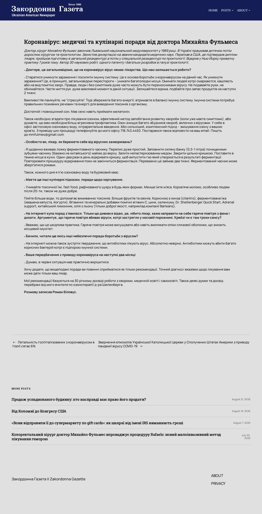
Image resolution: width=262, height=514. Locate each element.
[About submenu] (249, 10)
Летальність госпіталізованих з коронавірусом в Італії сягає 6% (53, 344)
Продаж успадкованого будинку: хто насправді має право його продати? (79, 399)
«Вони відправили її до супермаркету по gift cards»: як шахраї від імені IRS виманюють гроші (97, 423)
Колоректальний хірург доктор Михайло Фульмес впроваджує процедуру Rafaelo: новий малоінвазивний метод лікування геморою (116, 436)
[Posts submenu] (232, 10)
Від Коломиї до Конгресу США (39, 411)
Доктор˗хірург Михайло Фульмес (50, 50)
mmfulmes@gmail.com (46, 134)
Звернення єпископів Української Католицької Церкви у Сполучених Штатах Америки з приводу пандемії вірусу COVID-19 (173, 344)
